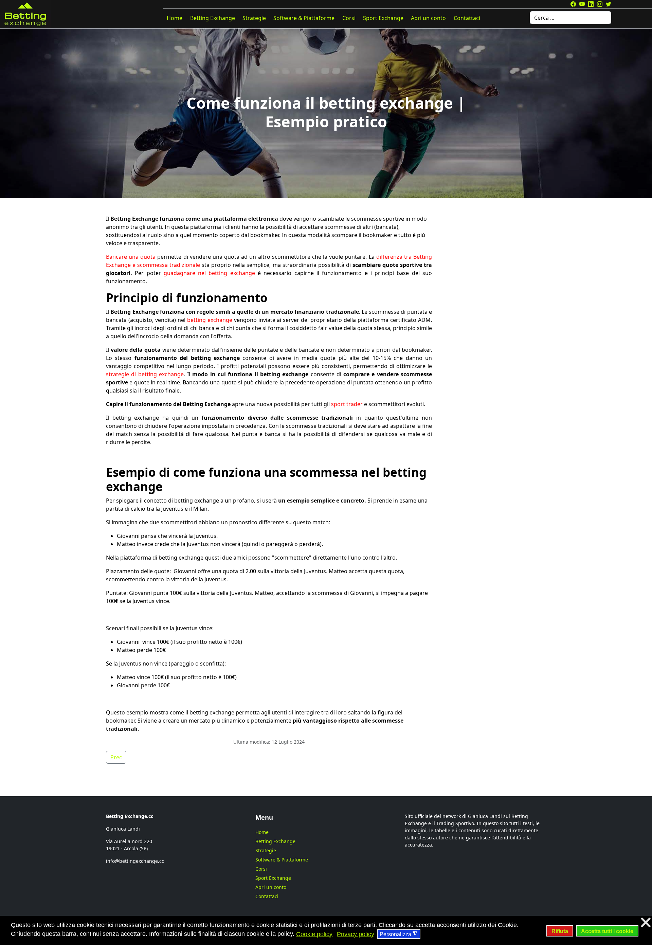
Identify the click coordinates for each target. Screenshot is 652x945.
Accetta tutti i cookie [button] (607, 931)
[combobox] (570, 17)
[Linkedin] (590, 4)
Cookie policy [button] (314, 934)
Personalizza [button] (398, 934)
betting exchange (209, 320)
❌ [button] (645, 922)
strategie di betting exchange (145, 374)
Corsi (349, 18)
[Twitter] (608, 4)
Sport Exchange (383, 18)
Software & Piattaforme (303, 18)
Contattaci (467, 18)
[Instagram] (599, 4)
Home (174, 18)
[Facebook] (573, 4)
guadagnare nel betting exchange (209, 273)
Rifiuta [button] (559, 931)
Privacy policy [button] (355, 934)
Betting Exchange (212, 18)
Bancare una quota (131, 256)
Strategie (254, 18)
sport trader (347, 404)
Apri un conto (428, 18)
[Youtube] (582, 4)
